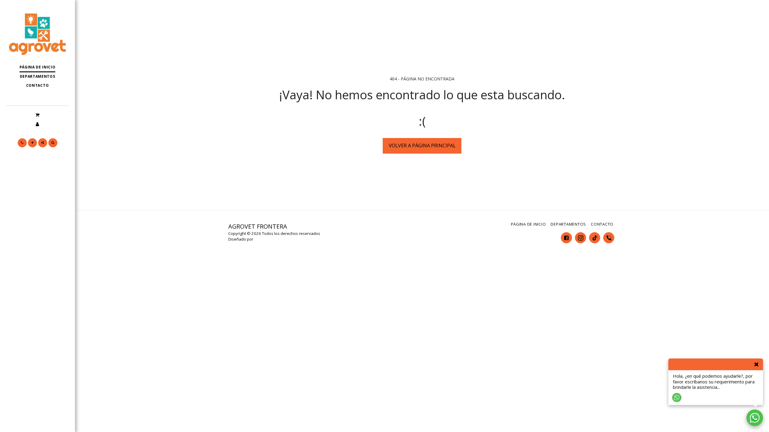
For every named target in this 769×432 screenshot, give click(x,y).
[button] (37, 114)
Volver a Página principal (422, 145)
